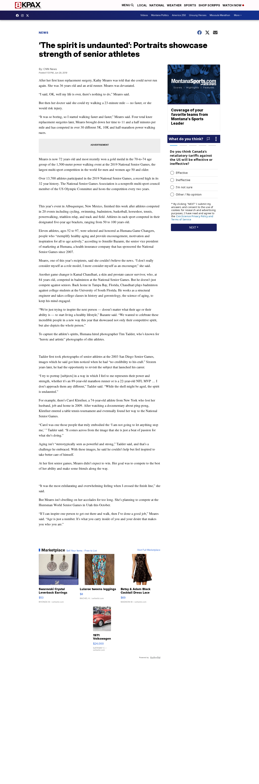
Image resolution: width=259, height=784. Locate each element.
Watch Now (232, 5)
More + (238, 15)
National (156, 5)
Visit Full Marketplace (148, 550)
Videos (144, 15)
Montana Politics (160, 15)
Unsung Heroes (197, 15)
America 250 (179, 15)
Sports (190, 5)
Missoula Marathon (220, 15)
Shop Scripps (209, 5)
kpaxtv (18, 15)
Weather (174, 5)
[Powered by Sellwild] (155, 657)
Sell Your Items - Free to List (81, 551)
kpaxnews (28, 15)
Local (142, 5)
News (43, 32)
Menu (126, 5)
